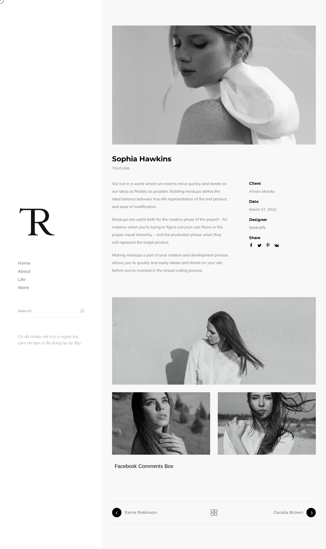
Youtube (121, 168)
